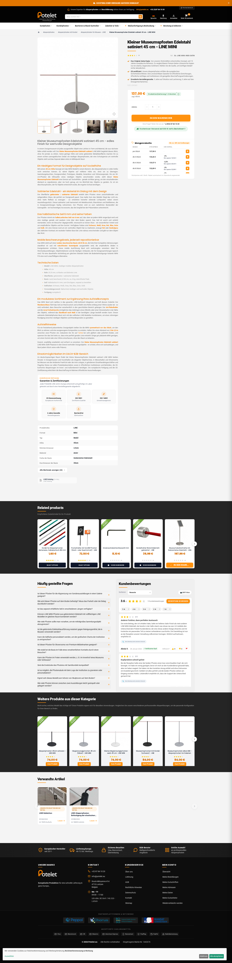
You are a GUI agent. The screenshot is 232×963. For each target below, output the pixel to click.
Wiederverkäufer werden (172, 903)
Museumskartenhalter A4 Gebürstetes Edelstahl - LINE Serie (179, 550)
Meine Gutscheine (169, 898)
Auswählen (9, 956)
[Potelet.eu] (47, 15)
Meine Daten (167, 893)
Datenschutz (130, 893)
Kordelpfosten (63, 26)
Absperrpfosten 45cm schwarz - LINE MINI (52, 752)
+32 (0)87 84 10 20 (157, 9)
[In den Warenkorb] (187, 151)
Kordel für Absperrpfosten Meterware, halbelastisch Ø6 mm (52, 549)
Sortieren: (122, 592)
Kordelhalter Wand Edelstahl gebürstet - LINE (147, 549)
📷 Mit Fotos (185, 592)
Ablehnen (204, 956)
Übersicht (166, 872)
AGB (127, 882)
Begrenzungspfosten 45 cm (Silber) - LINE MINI (84, 752)
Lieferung (129, 877)
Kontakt (128, 898)
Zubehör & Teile (112, 26)
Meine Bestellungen (170, 877)
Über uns (129, 872)
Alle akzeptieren (216, 956)
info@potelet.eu (142, 9)
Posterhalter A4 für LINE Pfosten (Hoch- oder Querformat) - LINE (84, 549)
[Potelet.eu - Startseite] (48, 874)
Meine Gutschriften (170, 882)
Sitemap (128, 903)
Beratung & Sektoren (173, 26)
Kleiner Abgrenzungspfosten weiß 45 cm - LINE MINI (116, 752)
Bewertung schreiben (178, 601)
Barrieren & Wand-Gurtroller (87, 26)
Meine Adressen (169, 887)
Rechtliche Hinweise (133, 887)
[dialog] (115, 954)
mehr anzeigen (132, 85)
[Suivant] (194, 543)
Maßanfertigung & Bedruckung (142, 26)
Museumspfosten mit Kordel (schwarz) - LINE (148, 752)
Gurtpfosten (46, 26)
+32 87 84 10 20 (98, 871)
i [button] (178, 94)
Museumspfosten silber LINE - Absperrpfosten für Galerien (180, 752)
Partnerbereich (188, 8)
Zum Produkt (52, 764)
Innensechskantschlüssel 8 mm (116, 548)
